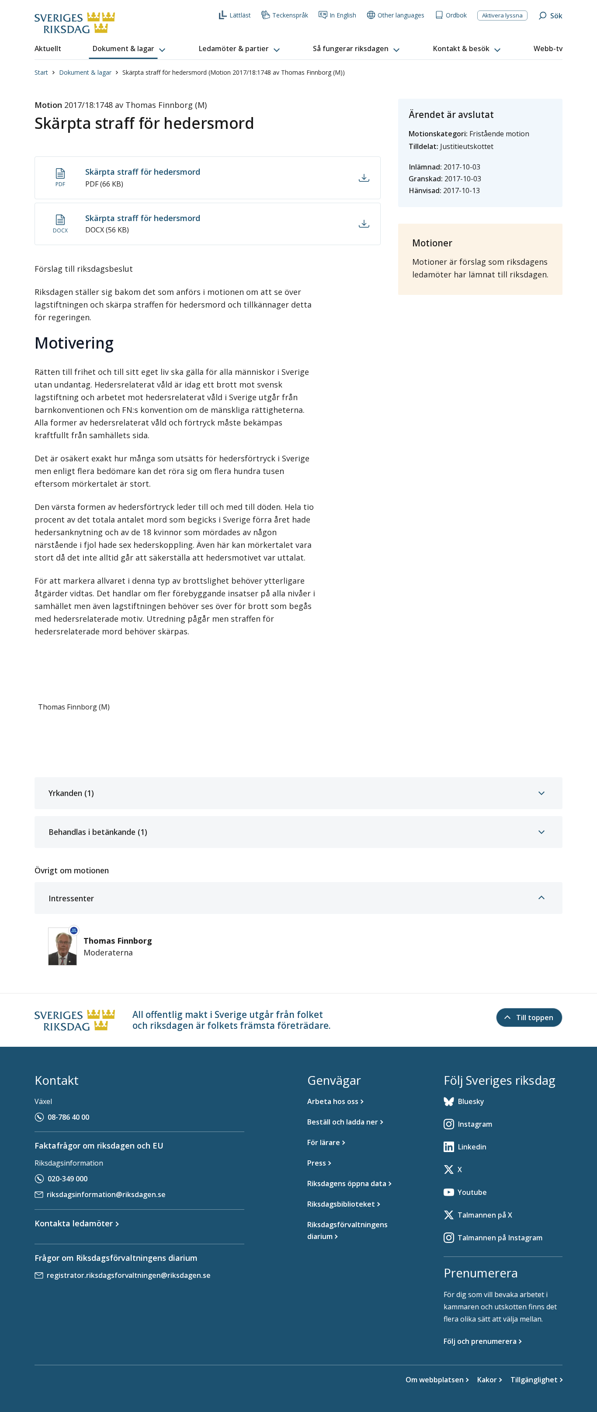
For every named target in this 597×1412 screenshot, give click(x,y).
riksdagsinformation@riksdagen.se (106, 1194)
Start (41, 72)
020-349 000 (67, 1179)
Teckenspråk (290, 15)
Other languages (401, 15)
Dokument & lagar (85, 72)
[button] (130, 48)
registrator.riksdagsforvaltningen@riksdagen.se (129, 1275)
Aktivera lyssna (502, 15)
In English (343, 15)
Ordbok (456, 15)
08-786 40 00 (68, 1117)
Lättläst (240, 15)
